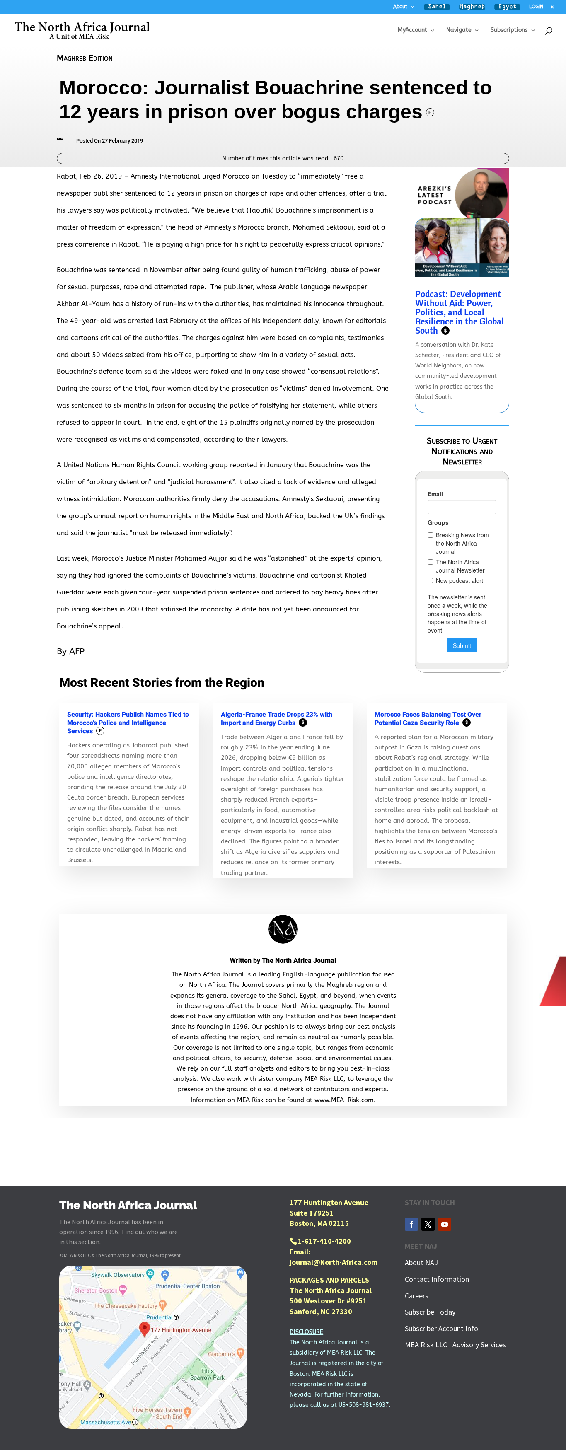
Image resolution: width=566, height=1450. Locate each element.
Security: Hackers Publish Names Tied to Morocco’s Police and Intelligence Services (128, 723)
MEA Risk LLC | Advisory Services (455, 1344)
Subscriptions (509, 30)
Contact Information (437, 1279)
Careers (416, 1295)
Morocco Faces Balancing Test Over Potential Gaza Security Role (428, 719)
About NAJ (421, 1262)
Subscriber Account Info (441, 1328)
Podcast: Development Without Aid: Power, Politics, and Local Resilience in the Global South (459, 312)
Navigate (459, 30)
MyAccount (412, 30)
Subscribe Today (430, 1312)
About (400, 7)
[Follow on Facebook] (411, 1224)
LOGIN (536, 7)
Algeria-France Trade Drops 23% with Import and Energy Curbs (276, 719)
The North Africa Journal (299, 961)
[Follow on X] (428, 1224)
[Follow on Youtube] (444, 1224)
